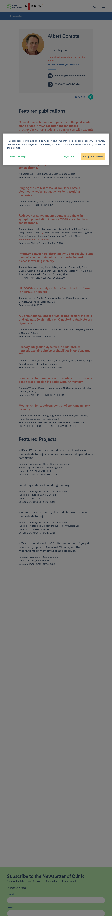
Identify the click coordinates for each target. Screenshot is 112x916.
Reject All (69, 156)
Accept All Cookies (93, 156)
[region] (56, 149)
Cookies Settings (17, 156)
